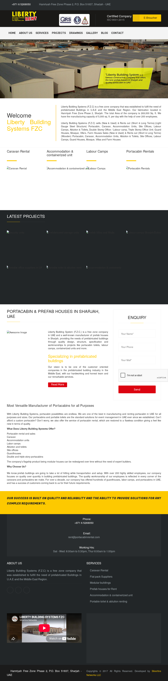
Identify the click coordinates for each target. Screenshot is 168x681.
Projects (59, 33)
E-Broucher (150, 18)
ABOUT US (25, 33)
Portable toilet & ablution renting (108, 601)
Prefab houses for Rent (103, 589)
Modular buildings (100, 582)
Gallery (92, 33)
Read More (57, 384)
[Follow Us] (148, 4)
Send (137, 389)
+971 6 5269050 (21, 4)
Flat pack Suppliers (101, 576)
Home (12, 33)
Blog (104, 33)
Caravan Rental (99, 570)
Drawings (76, 33)
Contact (117, 33)
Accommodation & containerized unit (111, 595)
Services (42, 33)
